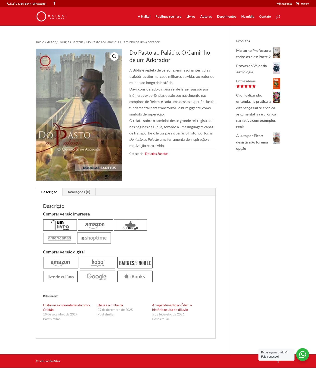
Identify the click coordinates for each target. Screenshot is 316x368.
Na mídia (247, 16)
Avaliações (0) (79, 192)
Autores (206, 16)
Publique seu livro (168, 16)
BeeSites (55, 361)
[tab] (49, 192)
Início (40, 42)
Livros (190, 16)
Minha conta (284, 3)
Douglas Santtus (71, 42)
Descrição (49, 192)
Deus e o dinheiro (110, 305)
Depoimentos (226, 16)
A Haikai (144, 16)
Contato (265, 16)
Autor (51, 42)
